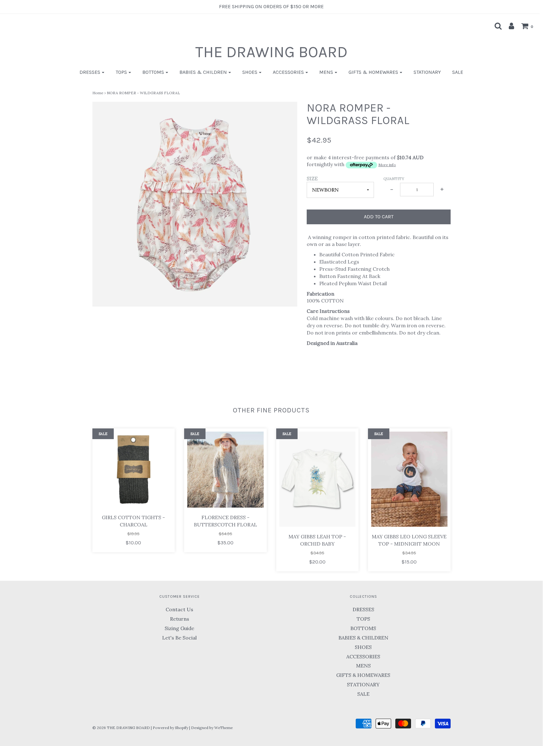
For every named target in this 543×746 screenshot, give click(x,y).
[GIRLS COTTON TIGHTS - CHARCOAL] (134, 470)
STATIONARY (427, 72)
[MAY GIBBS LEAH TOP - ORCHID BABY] (317, 479)
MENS (363, 665)
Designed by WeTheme (212, 727)
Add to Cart (378, 217)
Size (312, 178)
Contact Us (179, 609)
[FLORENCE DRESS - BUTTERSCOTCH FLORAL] (225, 470)
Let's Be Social (179, 637)
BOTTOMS (363, 628)
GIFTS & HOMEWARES (363, 675)
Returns (179, 619)
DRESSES (363, 609)
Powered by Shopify (170, 727)
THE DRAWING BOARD (271, 52)
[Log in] (508, 26)
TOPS (363, 619)
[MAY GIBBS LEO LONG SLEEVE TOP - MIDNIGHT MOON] (409, 479)
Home (97, 92)
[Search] (495, 26)
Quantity (393, 178)
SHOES (363, 647)
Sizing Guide (179, 628)
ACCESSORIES (363, 656)
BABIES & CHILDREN (363, 637)
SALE (457, 72)
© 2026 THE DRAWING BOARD (121, 727)
